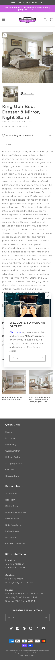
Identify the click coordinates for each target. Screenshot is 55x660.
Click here (15, 332)
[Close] (48, 296)
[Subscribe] (42, 358)
